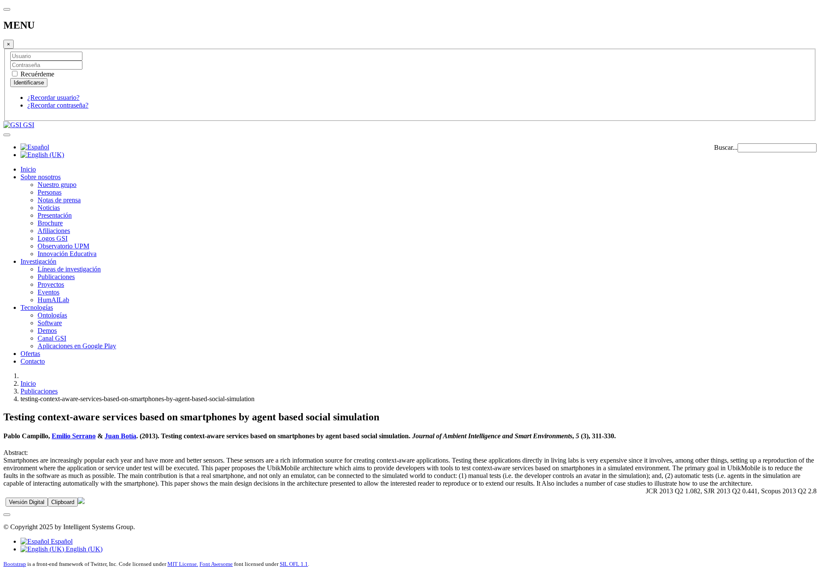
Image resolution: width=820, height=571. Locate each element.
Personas (50, 192)
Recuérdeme (36, 74)
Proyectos (51, 284)
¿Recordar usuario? (53, 97)
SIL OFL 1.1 (294, 564)
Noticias (49, 207)
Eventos (48, 292)
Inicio (28, 169)
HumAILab (53, 299)
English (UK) (83, 549)
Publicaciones (56, 276)
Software (50, 322)
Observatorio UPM (63, 246)
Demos (47, 330)
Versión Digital (26, 502)
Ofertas (30, 353)
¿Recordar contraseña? (57, 105)
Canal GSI (52, 338)
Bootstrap (14, 564)
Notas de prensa (59, 200)
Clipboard (62, 502)
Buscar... (726, 147)
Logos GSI (52, 238)
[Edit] (81, 501)
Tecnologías (36, 307)
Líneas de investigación (69, 269)
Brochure (50, 223)
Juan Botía (120, 436)
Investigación (38, 261)
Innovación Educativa (67, 253)
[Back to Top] (6, 514)
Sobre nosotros (40, 177)
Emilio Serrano (74, 436)
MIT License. (182, 564)
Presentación (55, 215)
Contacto (32, 361)
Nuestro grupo (57, 184)
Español (61, 541)
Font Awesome (216, 564)
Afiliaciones (54, 230)
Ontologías (52, 315)
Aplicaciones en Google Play (77, 346)
